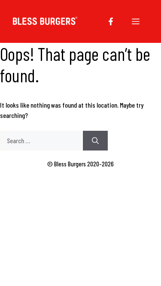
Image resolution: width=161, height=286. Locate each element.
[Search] (95, 141)
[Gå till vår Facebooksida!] (110, 21)
